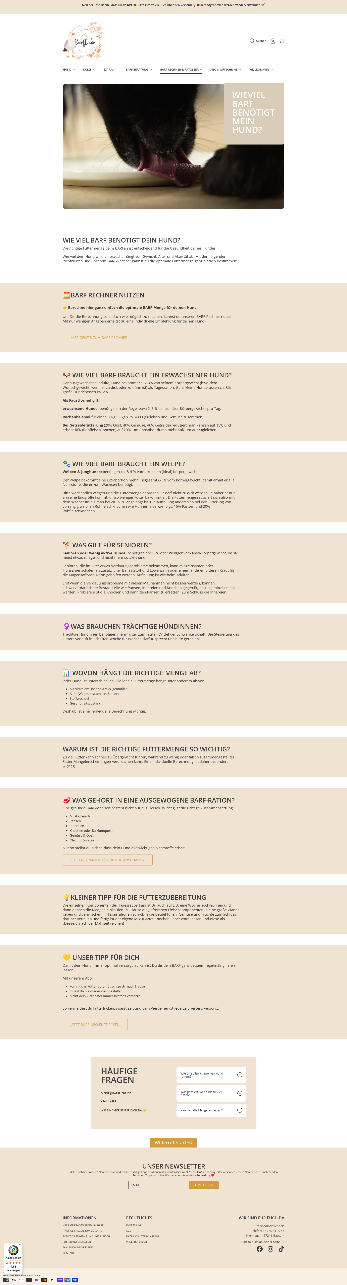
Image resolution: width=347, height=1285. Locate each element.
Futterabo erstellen (77, 1242)
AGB (128, 1230)
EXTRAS (109, 69)
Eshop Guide (34, 1275)
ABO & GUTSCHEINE (224, 69)
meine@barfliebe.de (270, 1226)
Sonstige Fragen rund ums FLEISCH (86, 1236)
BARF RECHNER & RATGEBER (179, 69)
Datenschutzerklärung (142, 1236)
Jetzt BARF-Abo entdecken (95, 1024)
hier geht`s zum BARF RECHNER (99, 337)
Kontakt (68, 1253)
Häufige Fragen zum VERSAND (82, 1230)
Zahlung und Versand (78, 1247)
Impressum (133, 1225)
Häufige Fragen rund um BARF (83, 1225)
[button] (259, 40)
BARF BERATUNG (137, 69)
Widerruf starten (173, 1142)
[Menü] (20, 1245)
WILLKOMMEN (259, 69)
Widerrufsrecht (137, 1242)
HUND (67, 69)
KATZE (87, 69)
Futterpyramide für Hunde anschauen (108, 859)
